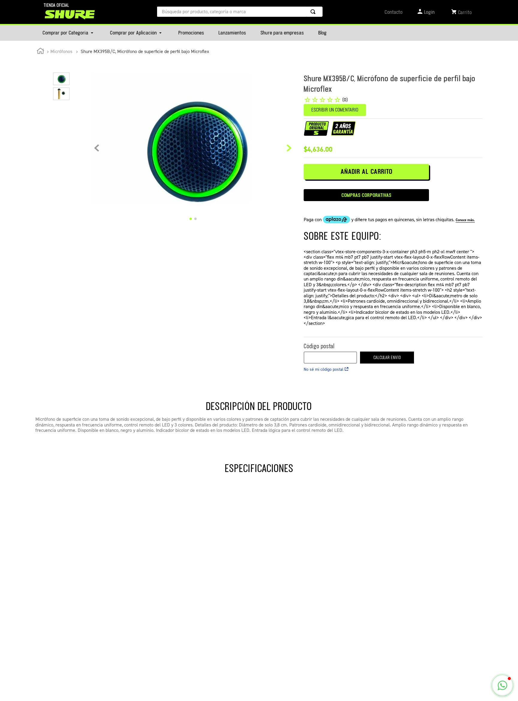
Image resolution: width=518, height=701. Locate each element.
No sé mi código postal (324, 369)
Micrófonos (61, 51)
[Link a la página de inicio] (40, 52)
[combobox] (239, 11)
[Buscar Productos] (314, 12)
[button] (502, 685)
